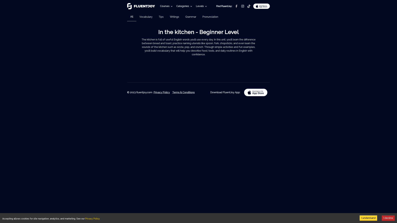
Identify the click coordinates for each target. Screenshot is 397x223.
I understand (368, 217)
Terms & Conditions (183, 92)
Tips (161, 16)
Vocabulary (145, 16)
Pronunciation (210, 16)
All (131, 16)
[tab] (131, 16)
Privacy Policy (162, 92)
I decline (388, 217)
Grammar (190, 16)
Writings (174, 16)
